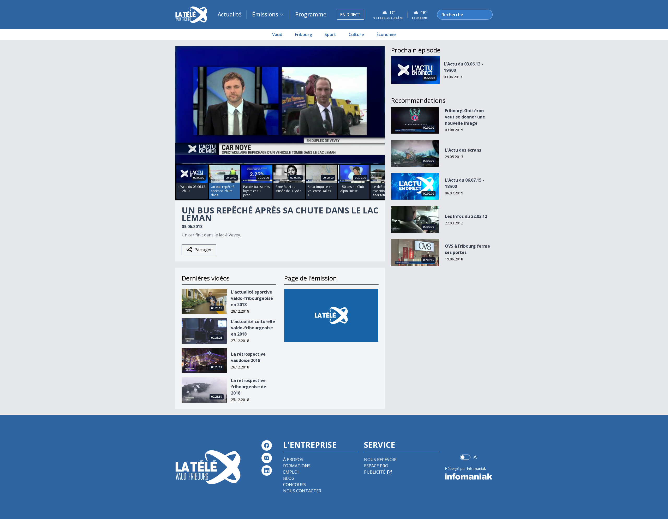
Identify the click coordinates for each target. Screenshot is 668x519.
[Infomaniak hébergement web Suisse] (469, 476)
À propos (293, 459)
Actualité (229, 14)
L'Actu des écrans (463, 150)
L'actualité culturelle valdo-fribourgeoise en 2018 (253, 328)
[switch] (465, 457)
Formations (297, 466)
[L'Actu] (331, 315)
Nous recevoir (380, 459)
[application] (280, 105)
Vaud (277, 34)
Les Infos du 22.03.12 (466, 216)
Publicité (374, 472)
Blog (288, 478)
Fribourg (303, 34)
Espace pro (376, 466)
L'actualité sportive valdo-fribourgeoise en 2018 (252, 298)
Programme (310, 14)
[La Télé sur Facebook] (267, 445)
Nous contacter (302, 491)
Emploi (291, 472)
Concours (294, 484)
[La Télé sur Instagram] (267, 458)
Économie (386, 34)
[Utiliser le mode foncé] (475, 457)
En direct (350, 14)
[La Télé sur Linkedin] (267, 470)
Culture (356, 34)
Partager (203, 250)
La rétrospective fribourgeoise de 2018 (248, 387)
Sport (330, 34)
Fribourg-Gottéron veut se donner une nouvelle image (465, 117)
